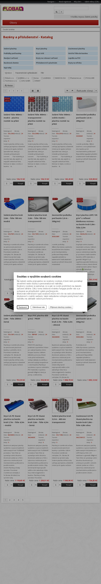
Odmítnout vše (38, 307)
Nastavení (23, 307)
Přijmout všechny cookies (60, 307)
